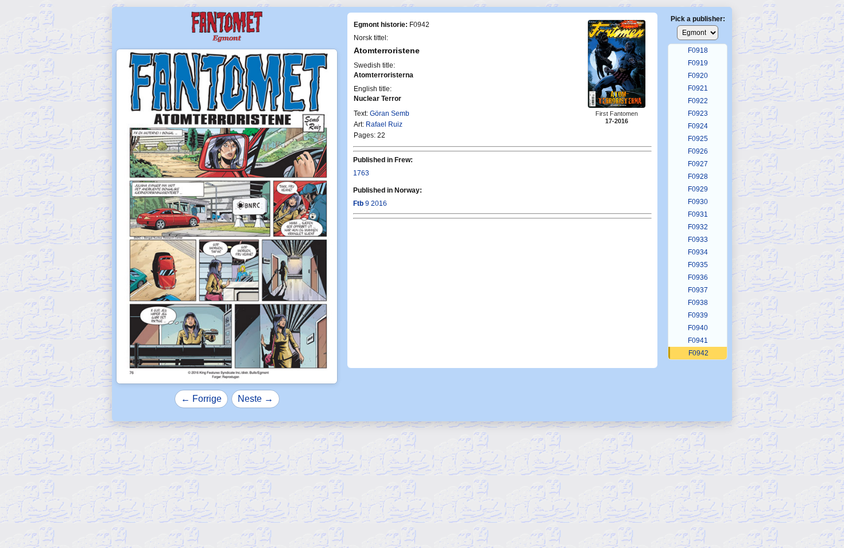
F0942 (698, 353)
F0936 (698, 277)
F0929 (698, 189)
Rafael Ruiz (384, 124)
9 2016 (370, 203)
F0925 (698, 139)
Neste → (255, 399)
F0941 (698, 340)
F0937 (698, 290)
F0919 (698, 63)
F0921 (698, 88)
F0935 (698, 265)
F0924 (698, 126)
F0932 (698, 227)
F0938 (698, 303)
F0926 (698, 151)
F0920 (698, 76)
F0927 (698, 164)
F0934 (698, 252)
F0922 (698, 101)
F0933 (698, 240)
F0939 (698, 315)
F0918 (698, 50)
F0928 (698, 177)
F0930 (698, 202)
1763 (361, 173)
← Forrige (201, 399)
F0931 (698, 214)
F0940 (698, 328)
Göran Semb (389, 113)
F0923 (698, 113)
